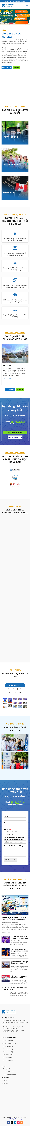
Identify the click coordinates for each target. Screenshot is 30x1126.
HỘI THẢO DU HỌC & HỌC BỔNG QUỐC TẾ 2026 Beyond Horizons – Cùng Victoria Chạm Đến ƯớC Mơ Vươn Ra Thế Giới (19, 977)
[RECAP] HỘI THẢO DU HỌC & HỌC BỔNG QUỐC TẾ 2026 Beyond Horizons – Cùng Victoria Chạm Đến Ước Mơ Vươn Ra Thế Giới (19, 962)
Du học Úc (15, 922)
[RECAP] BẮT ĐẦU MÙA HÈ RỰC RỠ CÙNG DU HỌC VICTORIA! (14, 989)
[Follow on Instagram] (18, 1122)
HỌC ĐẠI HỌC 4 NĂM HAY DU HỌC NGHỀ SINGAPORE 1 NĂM (19, 937)
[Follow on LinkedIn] (15, 1122)
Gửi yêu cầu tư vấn (10, 860)
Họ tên (6, 816)
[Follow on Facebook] (8, 1122)
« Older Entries (6, 932)
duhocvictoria (7, 922)
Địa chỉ (6, 823)
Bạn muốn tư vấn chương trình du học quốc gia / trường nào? (14, 838)
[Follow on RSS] (21, 1122)
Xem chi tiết (7, 379)
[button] (3, 362)
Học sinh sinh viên (11, 832)
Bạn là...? (7, 829)
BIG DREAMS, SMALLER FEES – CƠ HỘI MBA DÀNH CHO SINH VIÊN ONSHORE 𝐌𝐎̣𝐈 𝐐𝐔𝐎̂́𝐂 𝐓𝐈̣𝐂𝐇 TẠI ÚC (15, 919)
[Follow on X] (12, 1122)
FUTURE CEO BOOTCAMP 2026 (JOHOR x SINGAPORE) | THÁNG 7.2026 (19, 950)
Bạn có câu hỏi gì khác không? (13, 846)
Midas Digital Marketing (15, 1119)
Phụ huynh (9, 834)
